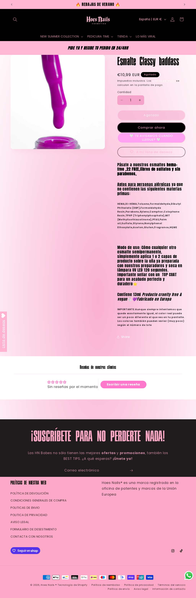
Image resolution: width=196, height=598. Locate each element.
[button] (15, 19)
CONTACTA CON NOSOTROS (32, 537)
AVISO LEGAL (20, 522)
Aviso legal (141, 589)
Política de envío (119, 589)
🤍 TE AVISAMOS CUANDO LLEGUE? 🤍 (151, 138)
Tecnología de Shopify (72, 585)
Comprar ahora (151, 127)
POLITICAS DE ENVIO (25, 508)
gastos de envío (163, 81)
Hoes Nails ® (49, 585)
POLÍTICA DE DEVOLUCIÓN (30, 493)
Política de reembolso (105, 585)
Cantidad (124, 92)
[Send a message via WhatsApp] (189, 575)
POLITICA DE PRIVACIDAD (29, 515)
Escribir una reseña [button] (123, 384)
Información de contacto (168, 589)
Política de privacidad (139, 585)
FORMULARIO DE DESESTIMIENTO (34, 529)
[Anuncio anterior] (11, 4)
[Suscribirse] (131, 470)
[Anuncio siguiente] (184, 4)
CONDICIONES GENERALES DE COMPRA (38, 500)
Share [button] (125, 337)
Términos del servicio (171, 585)
